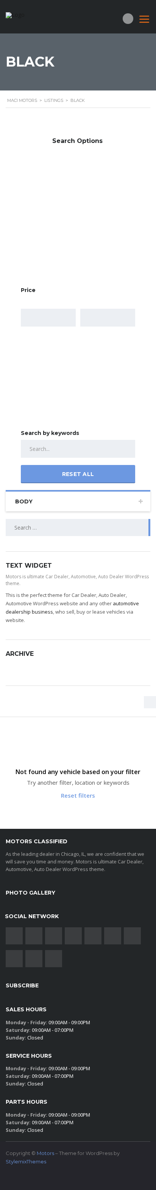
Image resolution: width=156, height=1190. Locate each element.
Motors (45, 1153)
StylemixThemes (26, 1161)
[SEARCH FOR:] (78, 527)
